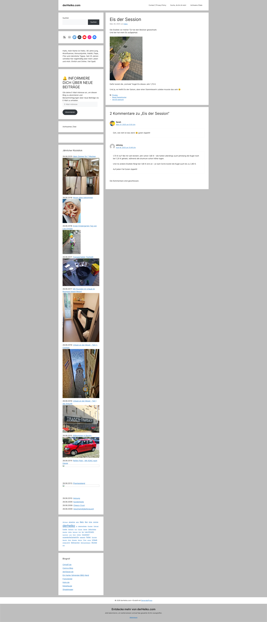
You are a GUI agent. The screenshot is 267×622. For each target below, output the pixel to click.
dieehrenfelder (82, 526)
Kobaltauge (67, 586)
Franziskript (67, 579)
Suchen (66, 18)
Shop (69, 540)
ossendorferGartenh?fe (71, 537)
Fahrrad (96, 526)
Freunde (80, 529)
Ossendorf (85, 535)
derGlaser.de (68, 572)
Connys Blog (68, 568)
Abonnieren (70, 112)
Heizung (76, 498)
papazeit (82, 537)
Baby (82, 522)
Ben (86, 522)
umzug (89, 540)
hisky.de (66, 582)
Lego (70, 535)
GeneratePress (146, 600)
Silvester (74, 540)
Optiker (79, 535)
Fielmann (71, 529)
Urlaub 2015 (66, 543)
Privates (115, 95)
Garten (85, 529)
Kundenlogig (78, 502)
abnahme (72, 522)
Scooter (94, 537)
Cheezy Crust (79, 505)
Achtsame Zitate (196, 5)
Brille (90, 522)
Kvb (80, 532)
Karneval (75, 532)
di (76, 526)
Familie (65, 529)
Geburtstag (92, 529)
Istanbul (65, 532)
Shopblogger (68, 589)
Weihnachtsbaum (85, 543)
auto (77, 522)
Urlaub (94, 540)
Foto (76, 529)
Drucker (90, 526)
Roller (88, 537)
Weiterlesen (133, 617)
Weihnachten (75, 543)
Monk (74, 535)
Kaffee (70, 532)
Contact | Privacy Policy (157, 5)
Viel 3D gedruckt (118, 99)
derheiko (69, 526)
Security (65, 540)
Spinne (80, 540)
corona (95, 522)
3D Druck (65, 522)
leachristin (65, 535)
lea (83, 532)
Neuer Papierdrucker (119, 97)
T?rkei (84, 540)
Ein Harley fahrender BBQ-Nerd (76, 575)
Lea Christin (89, 532)
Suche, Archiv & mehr (178, 5)
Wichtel (94, 543)
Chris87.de (67, 565)
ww (64, 545)
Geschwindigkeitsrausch (83, 509)
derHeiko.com (71, 5)
